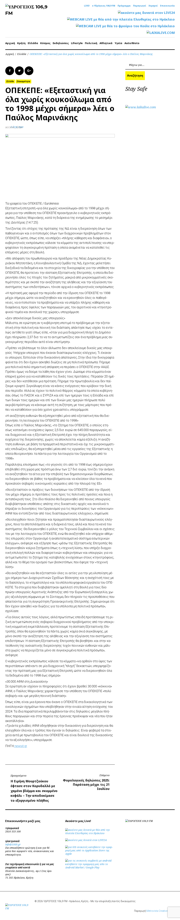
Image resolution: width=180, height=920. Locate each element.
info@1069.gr (13, 844)
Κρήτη (21, 43)
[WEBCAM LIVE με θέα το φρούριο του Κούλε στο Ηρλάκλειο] (125, 26)
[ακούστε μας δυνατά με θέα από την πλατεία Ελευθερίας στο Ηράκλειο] (90, 833)
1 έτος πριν (17, 127)
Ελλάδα (33, 43)
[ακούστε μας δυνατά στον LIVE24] (146, 13)
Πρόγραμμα (124, 5)
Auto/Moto (131, 43)
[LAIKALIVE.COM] (161, 33)
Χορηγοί (153, 5)
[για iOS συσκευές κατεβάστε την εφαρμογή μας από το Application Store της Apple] (90, 853)
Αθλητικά (105, 43)
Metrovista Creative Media (160, 910)
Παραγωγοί (139, 5)
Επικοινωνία (167, 5)
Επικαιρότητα (23, 81)
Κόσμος (45, 43)
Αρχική (10, 43)
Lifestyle (77, 43)
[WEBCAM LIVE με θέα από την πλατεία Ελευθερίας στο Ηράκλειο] (121, 19)
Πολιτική (91, 43)
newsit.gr (20, 746)
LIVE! (87, 5)
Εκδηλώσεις (61, 43)
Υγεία (118, 43)
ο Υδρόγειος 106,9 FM (103, 5)
